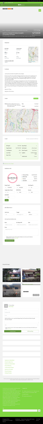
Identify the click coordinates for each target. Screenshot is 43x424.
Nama (6, 222)
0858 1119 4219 (10, 2)
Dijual (5, 276)
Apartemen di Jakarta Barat (9, 360)
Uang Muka (18, 185)
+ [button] (29, 48)
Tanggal (17, 212)
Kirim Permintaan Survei (10, 240)
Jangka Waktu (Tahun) (9, 190)
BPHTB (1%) (18, 190)
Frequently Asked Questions (20, 420)
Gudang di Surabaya (8, 373)
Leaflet (29, 61)
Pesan (6, 227)
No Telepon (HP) (19, 222)
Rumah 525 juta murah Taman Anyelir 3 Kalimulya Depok (14, 277)
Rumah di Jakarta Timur (9, 362)
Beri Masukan (17, 419)
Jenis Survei (7, 212)
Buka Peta (36, 98)
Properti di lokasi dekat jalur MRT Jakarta (27, 419)
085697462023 (25, 394)
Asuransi (29, 190)
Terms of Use (9, 328)
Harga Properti (7, 185)
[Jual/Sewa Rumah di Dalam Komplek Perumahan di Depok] (33, 53)
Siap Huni (27, 291)
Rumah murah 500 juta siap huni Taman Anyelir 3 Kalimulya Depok (16, 292)
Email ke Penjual (12, 331)
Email (29, 222)
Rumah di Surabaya (8, 371)
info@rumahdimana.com (27, 396)
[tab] (40, 10)
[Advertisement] (21, 254)
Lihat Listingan (11, 306)
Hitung (7, 200)
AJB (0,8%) (7, 194)
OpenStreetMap (33, 61)
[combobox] (10, 214)
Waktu (29, 212)
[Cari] (39, 410)
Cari (3, 408)
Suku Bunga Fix (30, 185)
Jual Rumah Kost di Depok (9, 367)
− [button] (29, 49)
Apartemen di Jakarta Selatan (10, 363)
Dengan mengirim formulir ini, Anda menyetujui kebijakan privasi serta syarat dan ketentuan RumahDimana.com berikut (19, 237)
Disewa (24, 291)
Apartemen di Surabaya (9, 369)
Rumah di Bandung (8, 365)
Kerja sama (27, 420)
